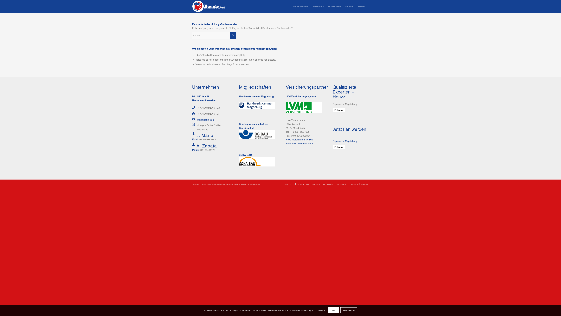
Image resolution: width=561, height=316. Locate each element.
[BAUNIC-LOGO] (209, 6)
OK (333, 310)
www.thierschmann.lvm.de (299, 139)
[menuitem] (300, 6)
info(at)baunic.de (205, 119)
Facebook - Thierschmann (299, 143)
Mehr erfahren (349, 310)
